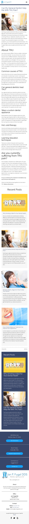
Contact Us (14, 466)
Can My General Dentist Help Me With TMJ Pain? (14, 250)
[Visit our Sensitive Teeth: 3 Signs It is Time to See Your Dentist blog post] (14, 279)
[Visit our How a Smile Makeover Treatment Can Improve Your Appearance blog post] (14, 316)
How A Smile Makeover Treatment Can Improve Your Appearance (13, 327)
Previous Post (4, 349)
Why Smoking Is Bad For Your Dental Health (14, 213)
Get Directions (14, 440)
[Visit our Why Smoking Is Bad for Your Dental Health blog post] (14, 202)
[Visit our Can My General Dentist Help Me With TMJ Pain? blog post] (14, 238)
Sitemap (14, 514)
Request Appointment (14, 453)
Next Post (25, 349)
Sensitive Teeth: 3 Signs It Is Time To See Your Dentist (13, 290)
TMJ (2, 33)
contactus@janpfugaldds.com (16, 509)
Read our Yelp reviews (8, 184)
